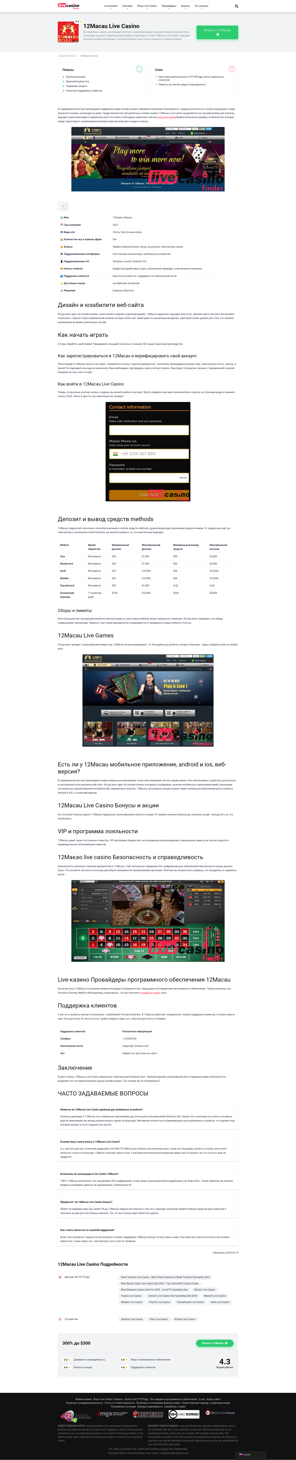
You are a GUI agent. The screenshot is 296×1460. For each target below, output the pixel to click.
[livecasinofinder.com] (69, 5)
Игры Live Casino (103, 1399)
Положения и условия (123, 1406)
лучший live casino (150, 992)
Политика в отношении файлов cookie (158, 1402)
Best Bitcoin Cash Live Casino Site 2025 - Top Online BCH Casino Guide (159, 1283)
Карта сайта (214, 1399)
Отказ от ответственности (120, 1402)
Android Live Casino (132, 1319)
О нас (202, 1399)
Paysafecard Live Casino (190, 1302)
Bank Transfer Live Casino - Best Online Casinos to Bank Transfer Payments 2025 (165, 1277)
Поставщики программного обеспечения (173, 1399)
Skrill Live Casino (220, 1302)
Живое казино (83, 1399)
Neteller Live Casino (131, 1302)
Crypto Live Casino (131, 1295)
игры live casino (167, 117)
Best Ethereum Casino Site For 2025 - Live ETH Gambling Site (154, 1289)
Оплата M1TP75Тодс (136, 1399)
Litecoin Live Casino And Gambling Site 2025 (172, 1295)
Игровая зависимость (150, 1406)
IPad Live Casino (159, 1319)
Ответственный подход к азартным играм (206, 1402)
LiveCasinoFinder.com (67, 56)
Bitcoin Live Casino (204, 1289)
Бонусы (118, 1399)
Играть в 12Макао (217, 30)
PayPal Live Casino (159, 1302)
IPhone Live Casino (185, 1319)
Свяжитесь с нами (174, 1406)
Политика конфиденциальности (84, 1402)
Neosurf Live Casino (215, 1295)
